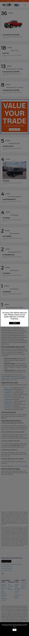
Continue (15, 323)
